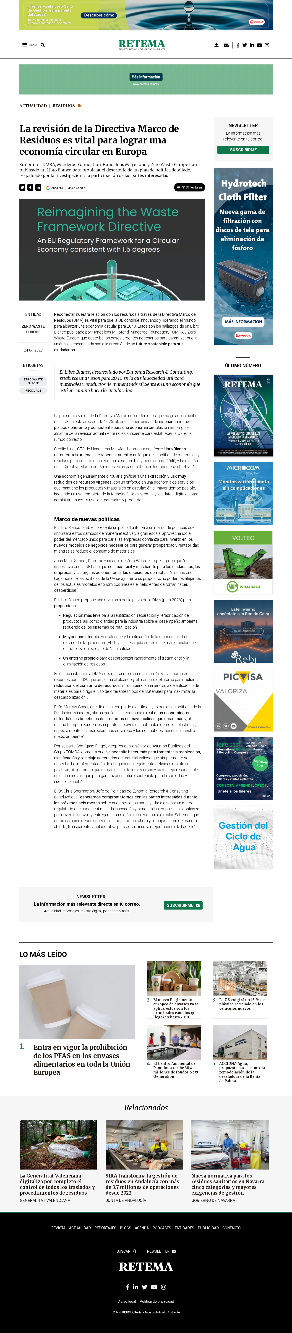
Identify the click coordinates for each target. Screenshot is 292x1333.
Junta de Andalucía (126, 1200)
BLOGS (125, 1228)
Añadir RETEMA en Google (68, 188)
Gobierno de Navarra (213, 1200)
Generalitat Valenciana (45, 1200)
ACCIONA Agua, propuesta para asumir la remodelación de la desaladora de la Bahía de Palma (242, 1072)
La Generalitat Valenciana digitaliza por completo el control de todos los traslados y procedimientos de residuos (57, 1184)
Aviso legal (127, 1301)
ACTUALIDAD (80, 1228)
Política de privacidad (157, 1301)
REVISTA (58, 1228)
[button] (22, 187)
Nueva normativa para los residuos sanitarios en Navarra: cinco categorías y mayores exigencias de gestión (228, 1184)
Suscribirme (243, 149)
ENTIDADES (184, 1228)
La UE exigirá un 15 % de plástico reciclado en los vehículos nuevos (242, 1004)
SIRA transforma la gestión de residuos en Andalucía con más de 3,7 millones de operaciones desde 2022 (142, 1184)
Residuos (63, 105)
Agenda (142, 1228)
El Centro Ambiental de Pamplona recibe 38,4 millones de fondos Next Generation (175, 1070)
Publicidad (208, 1228)
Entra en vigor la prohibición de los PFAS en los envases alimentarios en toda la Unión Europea (81, 1060)
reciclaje (33, 390)
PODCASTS (161, 1228)
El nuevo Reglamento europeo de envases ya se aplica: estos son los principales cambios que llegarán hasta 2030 (176, 1008)
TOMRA (177, 332)
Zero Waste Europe (33, 381)
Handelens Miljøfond (110, 332)
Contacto (231, 1228)
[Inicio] (143, 45)
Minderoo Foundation (149, 332)
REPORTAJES (105, 1228)
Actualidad (33, 105)
